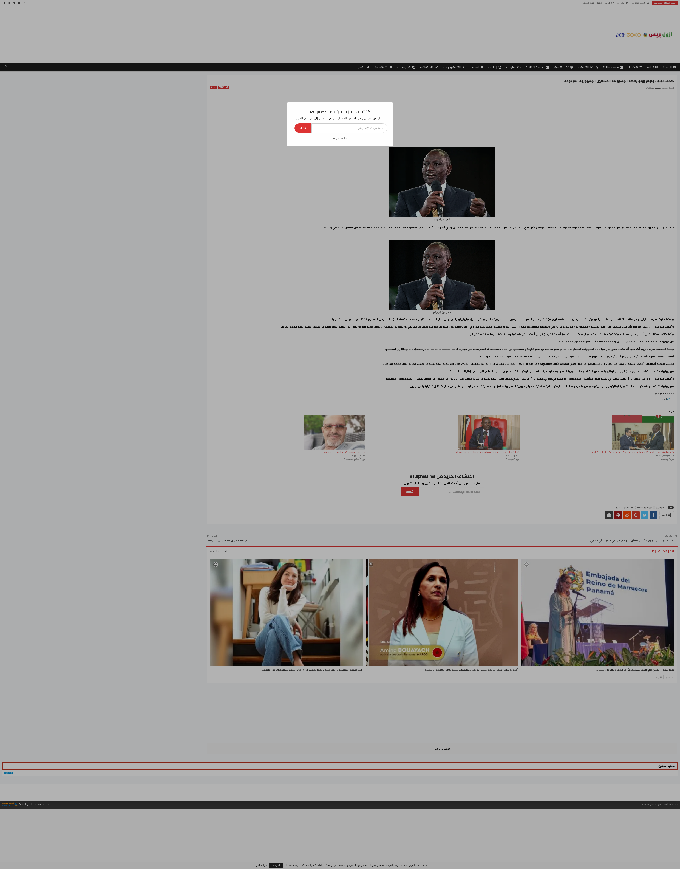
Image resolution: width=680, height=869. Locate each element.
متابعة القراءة (340, 138)
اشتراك (303, 127)
